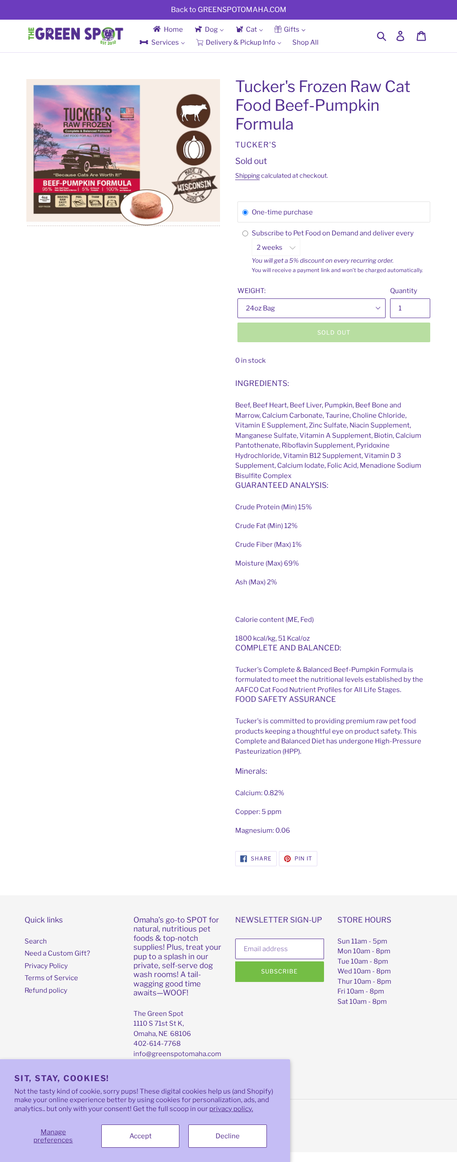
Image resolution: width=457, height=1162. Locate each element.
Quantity (403, 291)
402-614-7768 (157, 1044)
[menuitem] (167, 29)
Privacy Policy (46, 966)
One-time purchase (282, 212)
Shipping (247, 175)
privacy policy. (231, 1109)
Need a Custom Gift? (57, 953)
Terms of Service (51, 978)
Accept (140, 1136)
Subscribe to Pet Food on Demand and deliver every (333, 233)
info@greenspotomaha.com (177, 1054)
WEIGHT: (251, 291)
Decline (228, 1136)
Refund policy (46, 990)
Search (36, 941)
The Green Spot (158, 1014)
